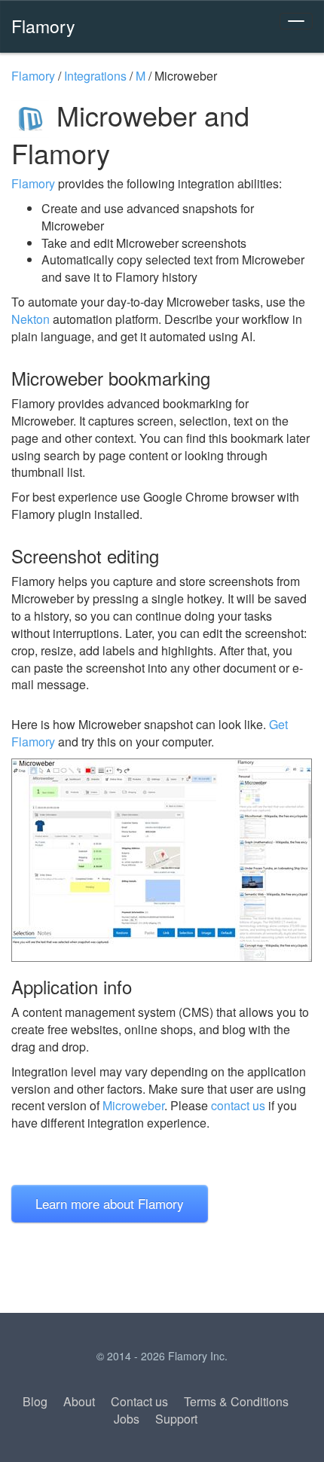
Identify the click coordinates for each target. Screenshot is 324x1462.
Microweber (133, 1105)
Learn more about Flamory (109, 1203)
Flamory (43, 26)
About (79, 1401)
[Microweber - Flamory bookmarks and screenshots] (162, 860)
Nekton (30, 319)
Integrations (95, 75)
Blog (35, 1401)
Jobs (126, 1418)
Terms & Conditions (236, 1401)
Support (176, 1418)
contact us (238, 1105)
